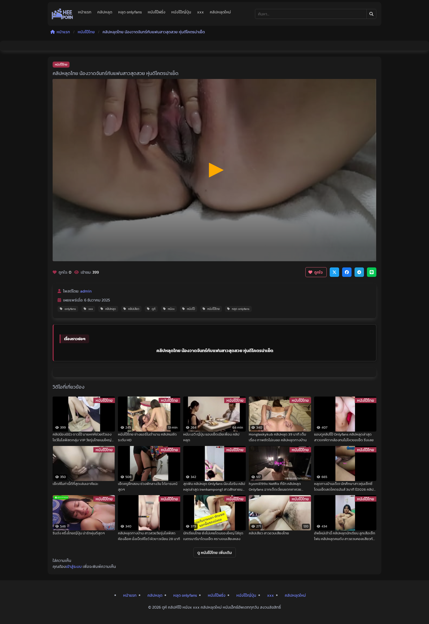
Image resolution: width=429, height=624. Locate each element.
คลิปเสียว (133, 309)
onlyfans (70, 309)
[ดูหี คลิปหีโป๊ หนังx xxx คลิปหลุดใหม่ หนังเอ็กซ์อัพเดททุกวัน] (62, 14)
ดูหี (153, 309)
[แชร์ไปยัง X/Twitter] (334, 272)
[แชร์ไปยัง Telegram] (359, 272)
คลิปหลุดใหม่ (220, 12)
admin (86, 291)
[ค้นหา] (371, 14)
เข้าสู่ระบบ (74, 566)
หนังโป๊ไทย (86, 32)
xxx (200, 12)
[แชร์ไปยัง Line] (371, 272)
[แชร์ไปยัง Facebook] (347, 272)
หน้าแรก (84, 12)
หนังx (171, 309)
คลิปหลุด (104, 12)
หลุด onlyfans (130, 12)
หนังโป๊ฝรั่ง (156, 12)
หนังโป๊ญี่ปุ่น (181, 12)
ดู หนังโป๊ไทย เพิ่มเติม (214, 552)
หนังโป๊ (191, 309)
